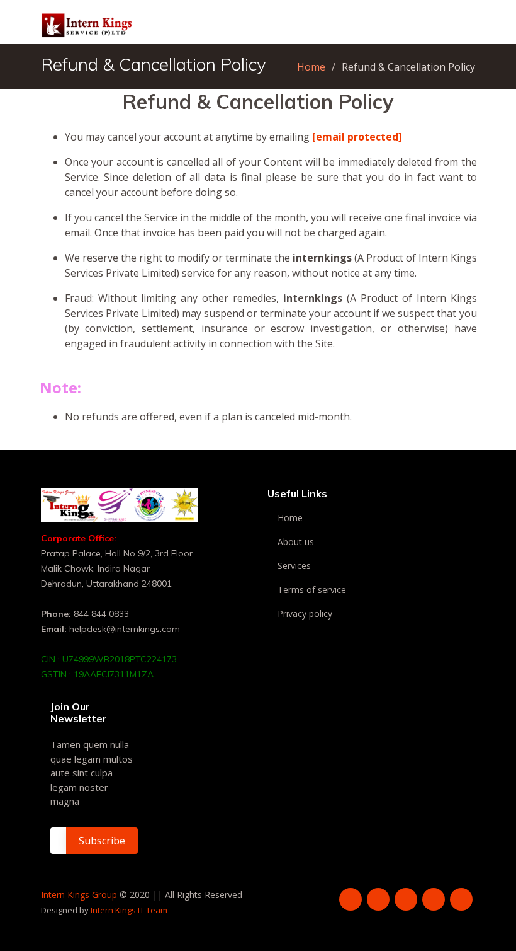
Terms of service (312, 589)
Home (311, 67)
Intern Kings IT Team (129, 910)
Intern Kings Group (79, 895)
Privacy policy (305, 613)
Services (294, 566)
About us (296, 542)
